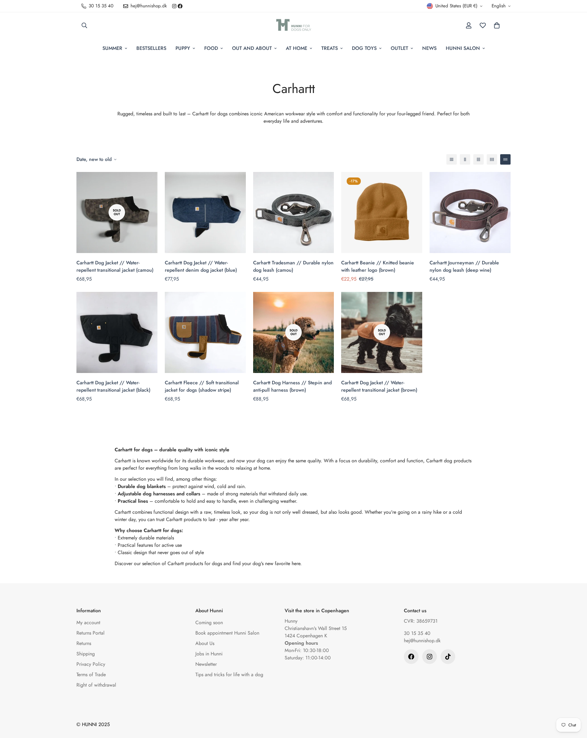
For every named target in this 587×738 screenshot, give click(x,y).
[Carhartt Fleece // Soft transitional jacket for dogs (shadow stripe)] (205, 332)
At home (296, 48)
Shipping (85, 653)
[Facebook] (180, 6)
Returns (83, 643)
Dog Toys (364, 48)
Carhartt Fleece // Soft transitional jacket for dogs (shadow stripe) (202, 386)
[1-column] (451, 159)
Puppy (182, 48)
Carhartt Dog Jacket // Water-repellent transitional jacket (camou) (114, 266)
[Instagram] (174, 6)
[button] (497, 25)
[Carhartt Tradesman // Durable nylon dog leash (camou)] (293, 212)
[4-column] (492, 159)
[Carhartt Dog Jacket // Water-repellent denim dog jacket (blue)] (205, 212)
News (429, 48)
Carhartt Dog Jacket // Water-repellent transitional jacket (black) (113, 386)
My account (88, 622)
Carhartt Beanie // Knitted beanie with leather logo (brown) (377, 266)
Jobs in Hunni (209, 653)
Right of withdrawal (96, 684)
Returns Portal (90, 632)
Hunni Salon (463, 48)
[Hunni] (294, 25)
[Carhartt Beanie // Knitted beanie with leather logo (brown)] (381, 212)
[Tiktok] (448, 656)
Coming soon (209, 622)
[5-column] (505, 159)
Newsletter (206, 664)
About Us (204, 643)
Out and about (252, 48)
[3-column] (478, 159)
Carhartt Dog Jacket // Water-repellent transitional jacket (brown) (379, 386)
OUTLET (399, 48)
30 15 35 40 (417, 633)
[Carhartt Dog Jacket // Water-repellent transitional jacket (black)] (116, 332)
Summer (112, 48)
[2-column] (465, 159)
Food (211, 48)
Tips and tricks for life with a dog (229, 674)
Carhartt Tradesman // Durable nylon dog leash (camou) (293, 266)
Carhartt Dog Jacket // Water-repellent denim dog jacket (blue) (201, 266)
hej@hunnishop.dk (422, 640)
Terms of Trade (91, 674)
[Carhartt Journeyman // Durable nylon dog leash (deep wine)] (470, 212)
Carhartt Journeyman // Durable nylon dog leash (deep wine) (464, 266)
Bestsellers (151, 48)
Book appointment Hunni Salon (227, 632)
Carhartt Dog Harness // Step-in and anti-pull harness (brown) (292, 386)
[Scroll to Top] (575, 705)
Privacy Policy (90, 664)
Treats (329, 48)
